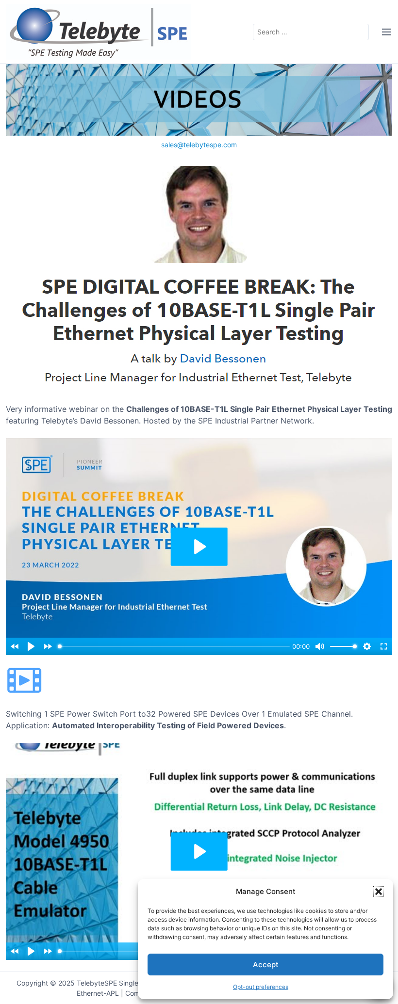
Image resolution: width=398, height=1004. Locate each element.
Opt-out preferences (260, 986)
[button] (378, 891)
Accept (266, 964)
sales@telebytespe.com (199, 145)
